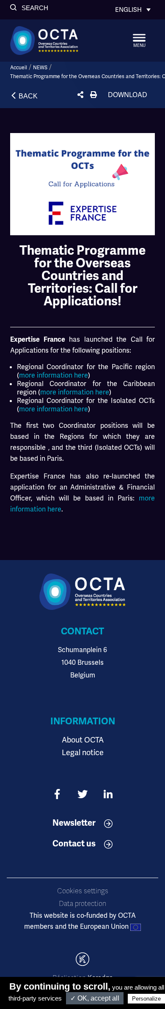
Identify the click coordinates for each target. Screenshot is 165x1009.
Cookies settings (82, 891)
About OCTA (83, 740)
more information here (53, 375)
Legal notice (83, 752)
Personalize (146, 998)
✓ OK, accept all (94, 998)
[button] (29, 7)
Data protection (82, 904)
